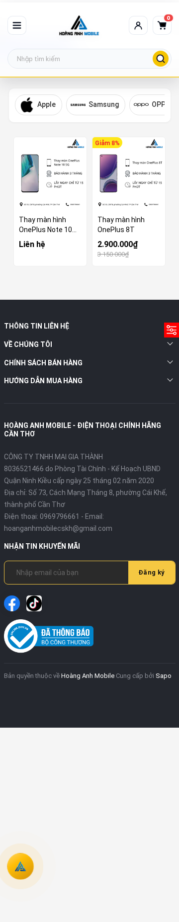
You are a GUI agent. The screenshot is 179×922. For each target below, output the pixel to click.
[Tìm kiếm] (161, 59)
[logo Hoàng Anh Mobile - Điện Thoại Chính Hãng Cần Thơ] (79, 25)
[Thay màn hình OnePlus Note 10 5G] (50, 173)
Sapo (164, 675)
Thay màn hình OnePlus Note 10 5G (45, 225)
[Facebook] (12, 603)
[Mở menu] (16, 25)
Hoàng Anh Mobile (87, 675)
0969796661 (60, 516)
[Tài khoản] (138, 25)
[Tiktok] (34, 603)
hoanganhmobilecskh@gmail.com (58, 528)
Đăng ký (151, 572)
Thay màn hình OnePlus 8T (121, 225)
